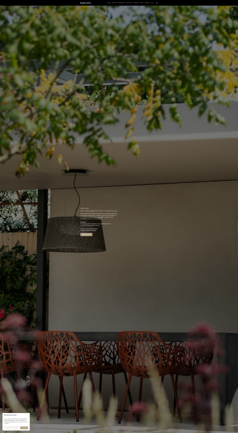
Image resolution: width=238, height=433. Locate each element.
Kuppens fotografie (91, 230)
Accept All (24, 427)
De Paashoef (94, 228)
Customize (8, 427)
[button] (86, 234)
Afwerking (83, 222)
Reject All (16, 427)
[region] (16, 422)
